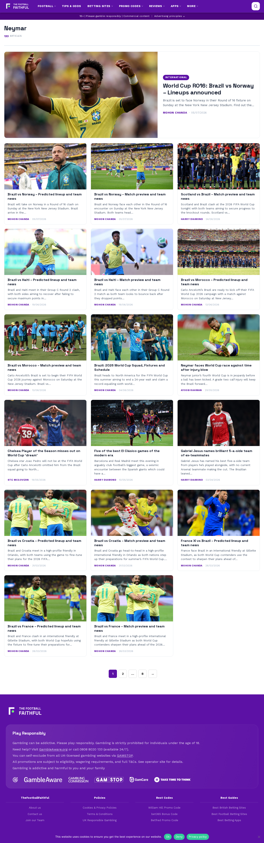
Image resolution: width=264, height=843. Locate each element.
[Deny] (259, 837)
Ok (168, 836)
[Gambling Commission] (78, 779)
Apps (175, 6)
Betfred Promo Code (164, 820)
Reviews (155, 6)
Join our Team (35, 820)
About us (35, 807)
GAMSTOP (125, 755)
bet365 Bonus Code (164, 814)
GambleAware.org (53, 749)
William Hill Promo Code (164, 807)
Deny (179, 836)
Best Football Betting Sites (229, 814)
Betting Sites (98, 6)
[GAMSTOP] (109, 779)
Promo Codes (129, 6)
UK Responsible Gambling (100, 820)
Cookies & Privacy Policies (100, 807)
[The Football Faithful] (17, 6)
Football (45, 6)
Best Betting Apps (229, 820)
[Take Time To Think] (172, 779)
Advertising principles (168, 16)
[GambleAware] (43, 779)
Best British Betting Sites (229, 807)
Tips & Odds (71, 6)
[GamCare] (139, 779)
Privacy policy (198, 836)
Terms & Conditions (100, 814)
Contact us (35, 814)
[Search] (256, 6)
